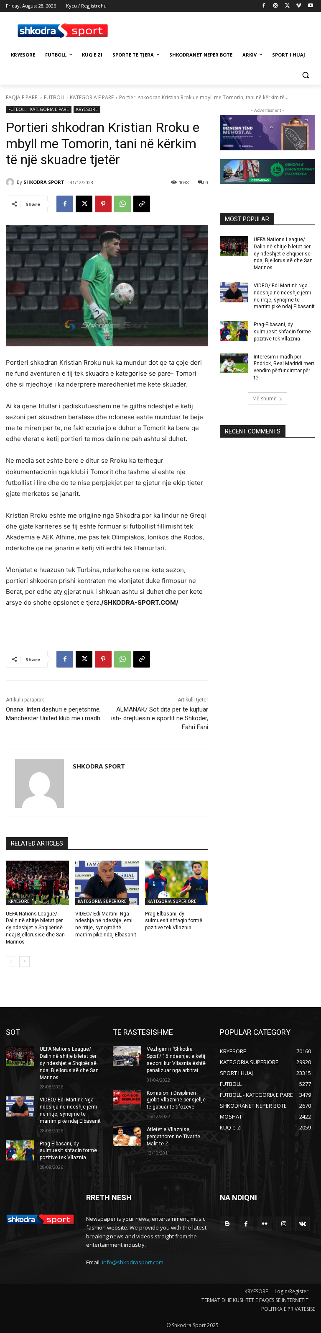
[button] (305, 75)
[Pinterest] (103, 204)
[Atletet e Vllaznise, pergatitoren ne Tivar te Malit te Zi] (127, 1136)
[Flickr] (264, 1224)
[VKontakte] (302, 1224)
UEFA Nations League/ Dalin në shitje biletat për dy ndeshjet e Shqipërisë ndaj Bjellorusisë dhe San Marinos (35, 928)
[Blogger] (227, 1224)
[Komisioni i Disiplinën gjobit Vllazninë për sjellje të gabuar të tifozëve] (127, 1100)
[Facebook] (264, 6)
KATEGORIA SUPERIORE (102, 901)
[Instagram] (275, 6)
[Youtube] (310, 6)
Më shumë (264, 398)
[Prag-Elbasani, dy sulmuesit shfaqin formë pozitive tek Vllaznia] (176, 883)
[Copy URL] (141, 204)
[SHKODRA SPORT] (11, 182)
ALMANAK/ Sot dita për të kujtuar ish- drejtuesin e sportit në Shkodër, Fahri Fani (159, 718)
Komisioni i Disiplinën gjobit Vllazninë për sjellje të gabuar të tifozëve (176, 1100)
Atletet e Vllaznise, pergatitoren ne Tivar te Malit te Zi (173, 1137)
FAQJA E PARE (22, 97)
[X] (287, 6)
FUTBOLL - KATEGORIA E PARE (79, 97)
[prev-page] (11, 961)
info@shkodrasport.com (132, 1262)
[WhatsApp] (122, 204)
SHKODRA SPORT (43, 182)
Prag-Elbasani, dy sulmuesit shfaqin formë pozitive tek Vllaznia (173, 921)
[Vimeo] (298, 6)
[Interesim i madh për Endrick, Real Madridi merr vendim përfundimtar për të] (234, 363)
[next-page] (24, 961)
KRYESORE (87, 109)
